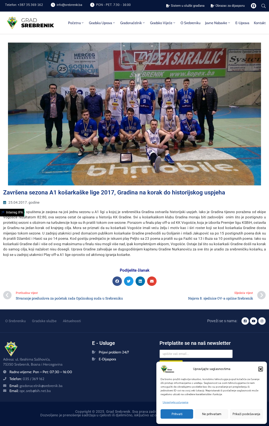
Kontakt (260, 23)
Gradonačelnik (131, 23)
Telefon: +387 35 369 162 (24, 5)
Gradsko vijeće (161, 23)
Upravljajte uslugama (175, 402)
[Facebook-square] (253, 5)
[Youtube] (253, 321)
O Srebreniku (190, 23)
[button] (260, 369)
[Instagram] (262, 321)
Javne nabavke (216, 23)
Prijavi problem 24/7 (114, 352)
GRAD (29, 20)
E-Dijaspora (107, 359)
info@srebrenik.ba (69, 5)
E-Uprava (242, 23)
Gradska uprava (100, 23)
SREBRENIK (37, 25)
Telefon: (27, 379)
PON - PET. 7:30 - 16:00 (113, 5)
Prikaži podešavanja (246, 414)
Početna (74, 23)
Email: (35, 386)
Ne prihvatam (211, 414)
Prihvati (176, 414)
